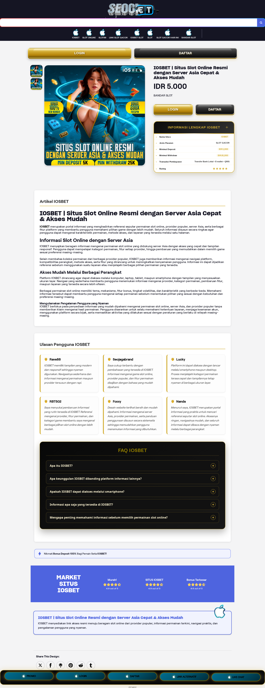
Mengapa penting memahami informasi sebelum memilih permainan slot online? (109, 517)
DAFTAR (185, 53)
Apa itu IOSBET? (61, 466)
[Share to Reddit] (80, 665)
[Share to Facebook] (50, 665)
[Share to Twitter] (40, 665)
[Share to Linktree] (60, 665)
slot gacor (133, 687)
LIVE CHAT (238, 676)
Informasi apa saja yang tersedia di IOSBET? (81, 505)
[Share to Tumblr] (91, 665)
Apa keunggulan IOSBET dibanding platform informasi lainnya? (96, 479)
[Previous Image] (47, 116)
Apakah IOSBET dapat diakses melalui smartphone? (87, 492)
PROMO (31, 677)
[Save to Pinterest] (70, 665)
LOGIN (79, 53)
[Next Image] (142, 116)
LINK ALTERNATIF (186, 677)
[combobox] (128, 23)
